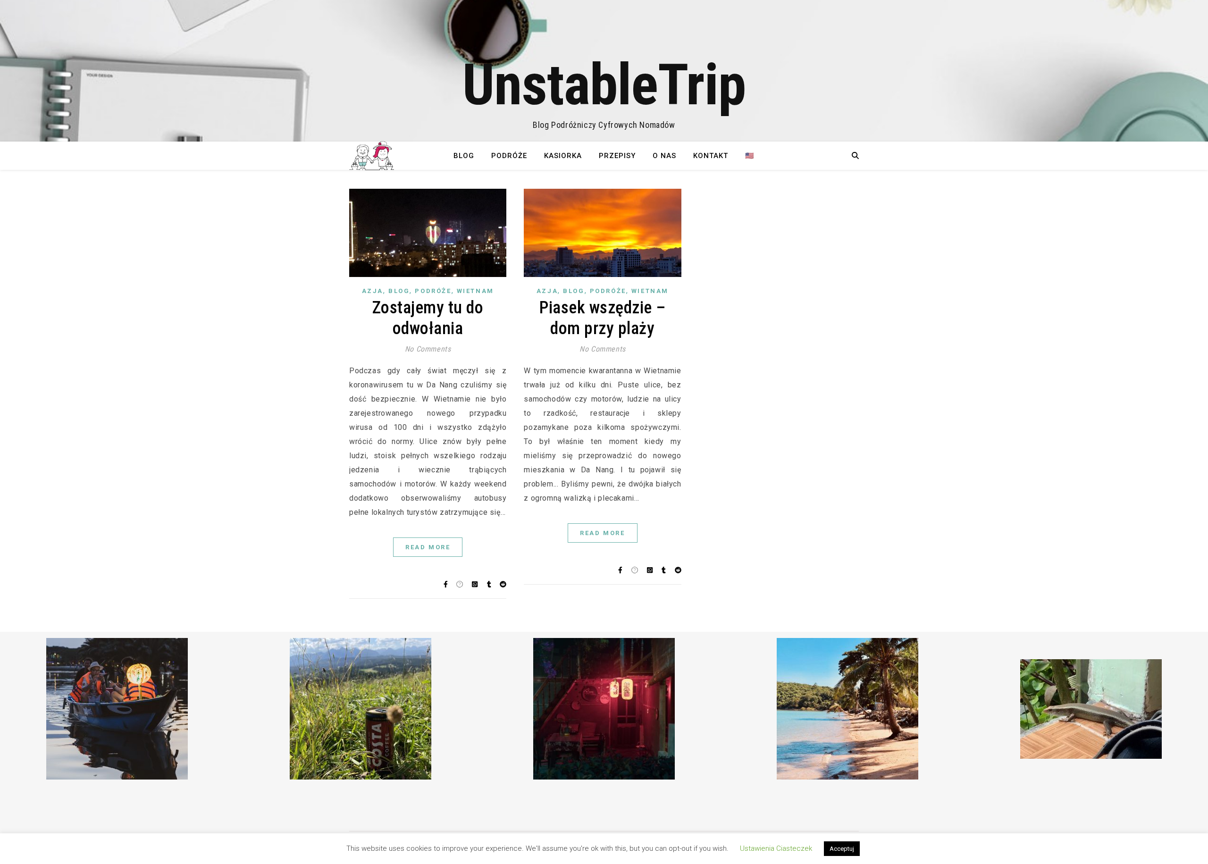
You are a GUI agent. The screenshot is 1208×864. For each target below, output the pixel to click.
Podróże (509, 155)
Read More (427, 547)
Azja (372, 290)
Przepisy (617, 155)
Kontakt (710, 155)
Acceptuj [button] (842, 848)
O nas (664, 155)
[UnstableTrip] (604, 71)
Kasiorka (563, 155)
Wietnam (475, 290)
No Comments (428, 348)
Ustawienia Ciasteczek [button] (776, 848)
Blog (463, 155)
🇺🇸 (750, 155)
